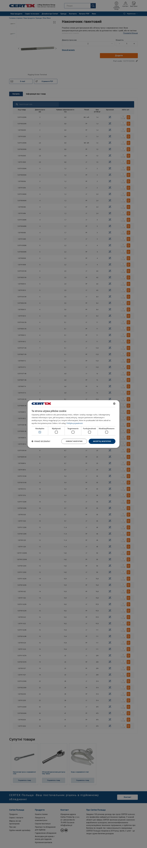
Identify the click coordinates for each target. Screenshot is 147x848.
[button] (41, 441)
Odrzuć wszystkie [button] (74, 441)
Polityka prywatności (74, 423)
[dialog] (73, 424)
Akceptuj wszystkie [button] (102, 441)
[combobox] (114, 403)
